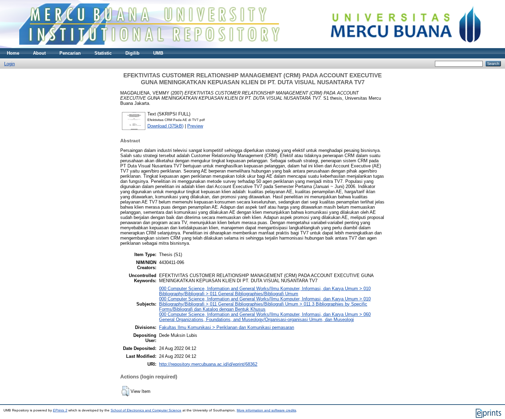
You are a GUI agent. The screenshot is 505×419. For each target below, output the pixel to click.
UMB (158, 53)
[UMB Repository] (253, 46)
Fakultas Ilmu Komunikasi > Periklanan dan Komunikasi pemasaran (226, 327)
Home (13, 53)
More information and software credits (266, 410)
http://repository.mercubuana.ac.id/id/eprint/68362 (208, 364)
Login (9, 63)
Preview (195, 126)
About (39, 53)
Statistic (103, 53)
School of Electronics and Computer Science (146, 410)
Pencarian (70, 53)
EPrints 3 (60, 410)
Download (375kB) (165, 126)
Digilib (132, 53)
